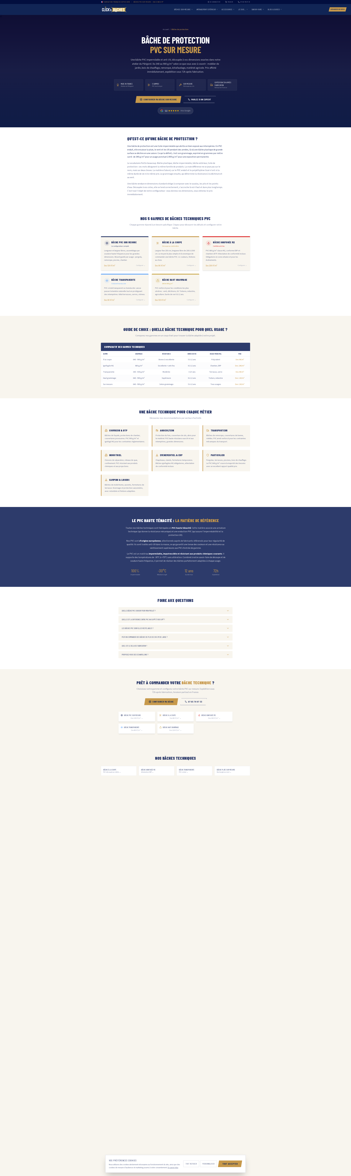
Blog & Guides (274, 9)
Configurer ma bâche (163, 701)
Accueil (166, 29)
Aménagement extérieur (206, 9)
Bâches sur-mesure (182, 9)
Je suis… (242, 9)
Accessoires (227, 9)
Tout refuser (191, 1164)
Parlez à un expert (201, 99)
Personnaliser (209, 1164)
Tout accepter (230, 1163)
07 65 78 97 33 (195, 701)
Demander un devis (338, 9)
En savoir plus (173, 1167)
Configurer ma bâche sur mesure (160, 99)
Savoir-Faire (257, 9)
